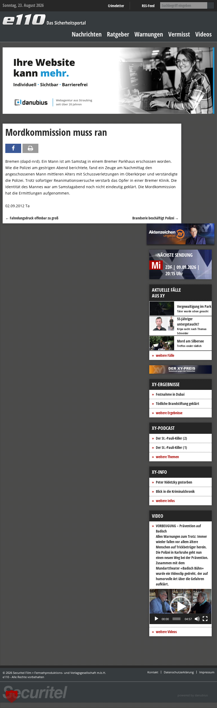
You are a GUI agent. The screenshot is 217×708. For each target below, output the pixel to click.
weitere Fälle (165, 355)
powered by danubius (193, 695)
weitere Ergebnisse (169, 412)
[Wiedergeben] (156, 618)
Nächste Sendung (175, 255)
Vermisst (179, 34)
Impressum (206, 672)
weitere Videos (166, 631)
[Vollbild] (205, 618)
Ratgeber (118, 34)
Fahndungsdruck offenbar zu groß (31, 217)
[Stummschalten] (197, 618)
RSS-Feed (148, 5)
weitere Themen (167, 456)
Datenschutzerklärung (179, 672)
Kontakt (152, 672)
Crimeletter (116, 5)
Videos (203, 34)
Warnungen (148, 34)
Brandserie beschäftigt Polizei (155, 217)
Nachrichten (87, 34)
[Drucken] (30, 148)
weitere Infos (165, 500)
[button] (180, 606)
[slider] (176, 618)
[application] (180, 606)
